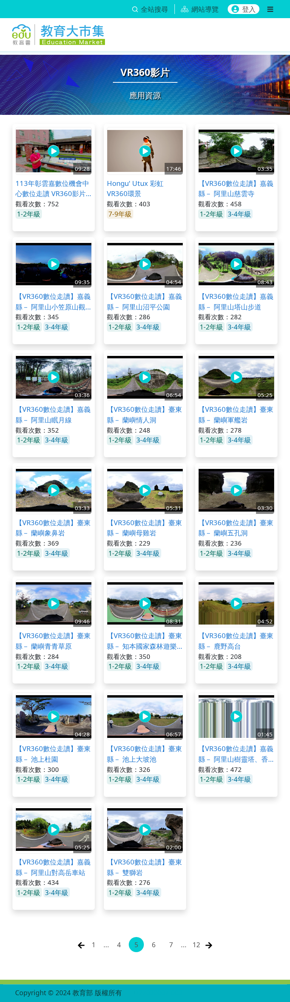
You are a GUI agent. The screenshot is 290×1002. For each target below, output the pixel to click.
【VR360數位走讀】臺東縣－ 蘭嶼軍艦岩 (235, 414)
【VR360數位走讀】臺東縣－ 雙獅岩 (144, 867)
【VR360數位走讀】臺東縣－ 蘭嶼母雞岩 (144, 528)
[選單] (270, 9)
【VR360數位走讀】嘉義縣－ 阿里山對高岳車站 (53, 867)
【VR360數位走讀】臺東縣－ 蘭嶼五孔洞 (235, 528)
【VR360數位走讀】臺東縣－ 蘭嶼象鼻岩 (53, 528)
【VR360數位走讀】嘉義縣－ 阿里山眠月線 (53, 414)
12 (196, 944)
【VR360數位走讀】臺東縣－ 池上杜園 (53, 754)
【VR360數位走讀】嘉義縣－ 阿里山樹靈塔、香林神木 (235, 754)
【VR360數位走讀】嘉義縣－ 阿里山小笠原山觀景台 (53, 301)
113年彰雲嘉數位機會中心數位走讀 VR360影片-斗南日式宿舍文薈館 (52, 188)
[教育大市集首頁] (58, 33)
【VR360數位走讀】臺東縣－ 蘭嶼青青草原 (53, 641)
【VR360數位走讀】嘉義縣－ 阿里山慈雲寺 (235, 188)
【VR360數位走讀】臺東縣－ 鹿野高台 (235, 641)
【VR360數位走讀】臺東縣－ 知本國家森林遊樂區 (144, 641)
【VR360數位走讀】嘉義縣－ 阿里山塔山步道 (235, 301)
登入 (249, 9)
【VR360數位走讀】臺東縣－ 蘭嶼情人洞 (144, 414)
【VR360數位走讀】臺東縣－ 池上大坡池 (144, 754)
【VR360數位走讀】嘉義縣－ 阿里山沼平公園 (144, 301)
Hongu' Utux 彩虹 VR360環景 (135, 188)
